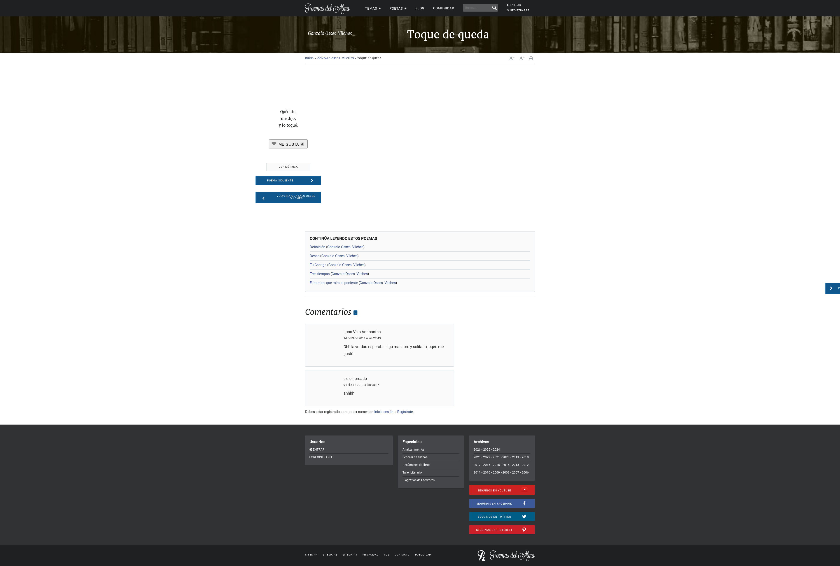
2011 (477, 472)
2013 (515, 464)
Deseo (314, 256)
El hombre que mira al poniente (334, 283)
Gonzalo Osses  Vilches (335, 58)
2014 (505, 464)
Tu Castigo (318, 265)
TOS (386, 554)
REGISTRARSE (519, 10)
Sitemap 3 (350, 554)
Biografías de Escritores (418, 480)
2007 (515, 472)
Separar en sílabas (414, 457)
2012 (525, 464)
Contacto (402, 554)
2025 (486, 449)
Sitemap (311, 554)
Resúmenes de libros (416, 464)
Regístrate (405, 412)
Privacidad (370, 554)
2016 (486, 464)
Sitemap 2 (330, 554)
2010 (486, 472)
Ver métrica (288, 166)
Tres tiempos (320, 274)
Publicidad (423, 554)
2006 (525, 472)
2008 (505, 472)
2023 (477, 457)
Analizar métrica (413, 449)
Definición (317, 247)
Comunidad (443, 8)
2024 (496, 449)
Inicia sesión (384, 412)
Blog (419, 8)
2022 (486, 457)
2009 (496, 472)
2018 (525, 457)
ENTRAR (515, 5)
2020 (505, 457)
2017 (477, 464)
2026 (477, 449)
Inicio (309, 58)
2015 (496, 464)
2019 (515, 457)
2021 (496, 457)
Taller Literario (412, 472)
